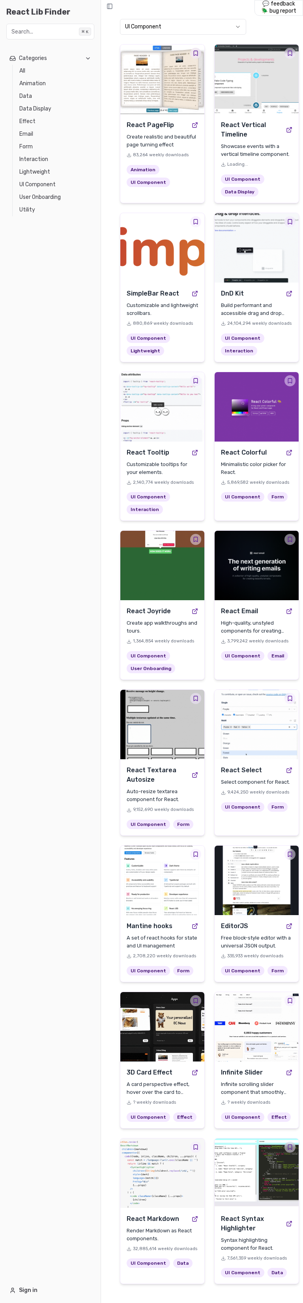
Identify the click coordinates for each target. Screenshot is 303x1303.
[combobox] (183, 27)
